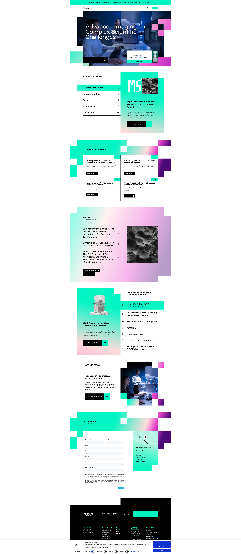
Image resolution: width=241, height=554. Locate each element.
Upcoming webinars (90, 270)
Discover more (136, 124)
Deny (162, 550)
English (154, 8)
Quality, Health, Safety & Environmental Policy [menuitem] (137, 532)
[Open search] (148, 8)
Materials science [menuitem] (106, 530)
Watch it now (145, 2)
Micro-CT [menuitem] (118, 536)
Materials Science (95, 87)
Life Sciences (90, 106)
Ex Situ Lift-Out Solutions (140, 340)
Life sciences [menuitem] (105, 536)
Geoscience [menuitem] (105, 538)
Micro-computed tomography (142, 321)
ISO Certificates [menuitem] (135, 535)
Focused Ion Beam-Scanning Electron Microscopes (142, 314)
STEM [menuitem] (117, 538)
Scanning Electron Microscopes (139, 305)
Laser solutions (135, 334)
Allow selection (161, 546)
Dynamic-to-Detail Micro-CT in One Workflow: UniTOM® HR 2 (99, 244)
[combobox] (155, 8)
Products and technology (109, 8)
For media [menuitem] (148, 530)
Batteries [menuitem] (104, 534)
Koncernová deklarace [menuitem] (152, 538)
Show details (134, 551)
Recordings (88, 274)
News (130, 8)
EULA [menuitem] (132, 537)
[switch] (105, 551)
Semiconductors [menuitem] (106, 532)
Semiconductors (91, 93)
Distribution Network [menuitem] (151, 532)
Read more (90, 173)
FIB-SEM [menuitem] (118, 534)
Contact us (142, 514)
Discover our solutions (92, 60)
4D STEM (132, 327)
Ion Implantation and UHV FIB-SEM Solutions (140, 347)
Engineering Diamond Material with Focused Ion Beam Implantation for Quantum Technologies (99, 232)
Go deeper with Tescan (95, 396)
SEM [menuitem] (117, 532)
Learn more (139, 61)
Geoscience (89, 112)
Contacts (136, 8)
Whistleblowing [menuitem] (150, 536)
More (142, 8)
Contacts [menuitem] (148, 534)
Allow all (162, 543)
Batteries (87, 100)
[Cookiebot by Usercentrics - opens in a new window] (76, 551)
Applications (97, 8)
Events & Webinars (122, 8)
